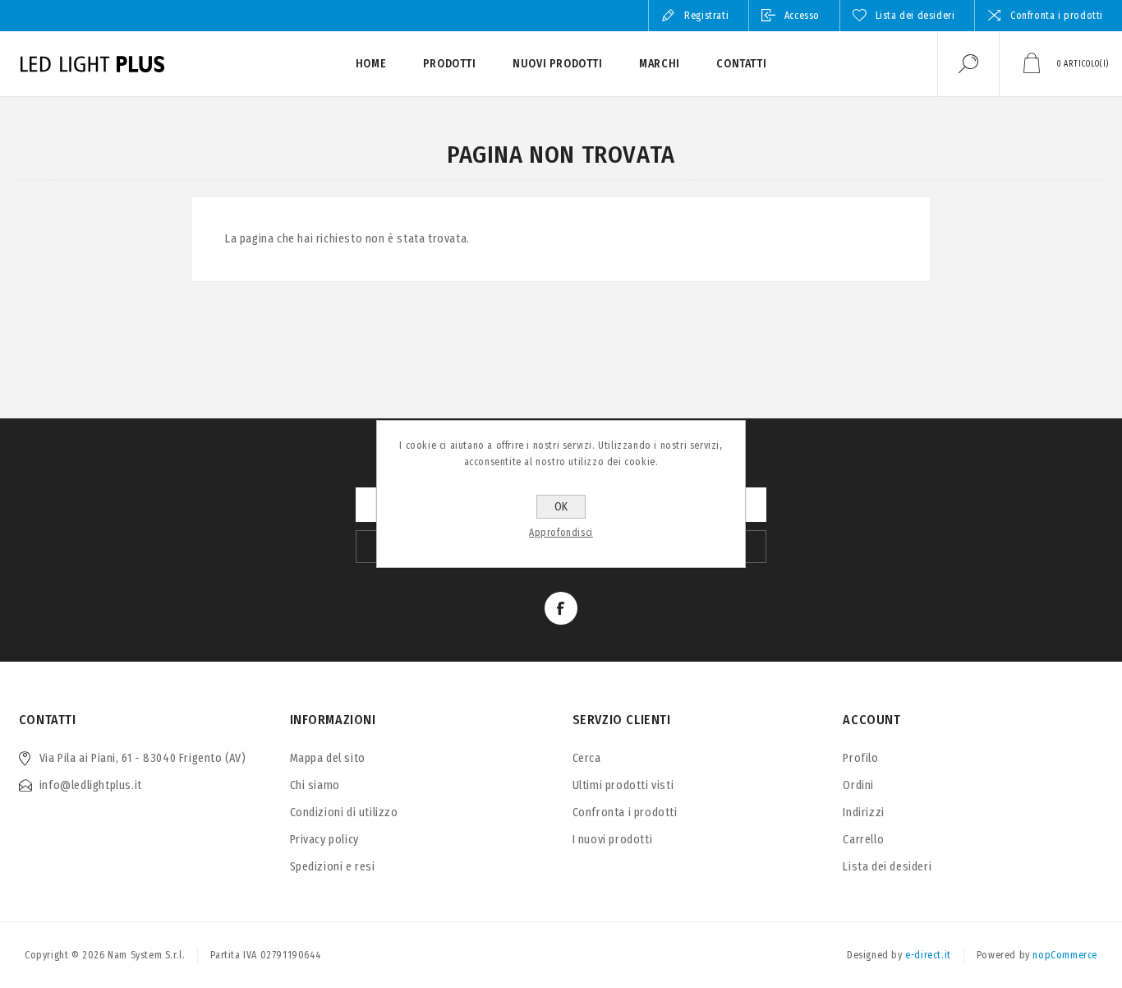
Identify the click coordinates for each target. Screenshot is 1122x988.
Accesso (802, 15)
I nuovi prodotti (612, 840)
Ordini (858, 785)
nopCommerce (1064, 955)
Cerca (586, 758)
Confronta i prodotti (1056, 15)
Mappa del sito (328, 758)
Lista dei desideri (887, 867)
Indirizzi (863, 812)
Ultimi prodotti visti (623, 785)
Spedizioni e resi (332, 867)
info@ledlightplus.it (90, 785)
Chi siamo (315, 785)
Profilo (860, 758)
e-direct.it (928, 955)
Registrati (706, 15)
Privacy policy (324, 840)
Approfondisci (561, 532)
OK (561, 507)
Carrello (863, 840)
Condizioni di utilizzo (344, 812)
